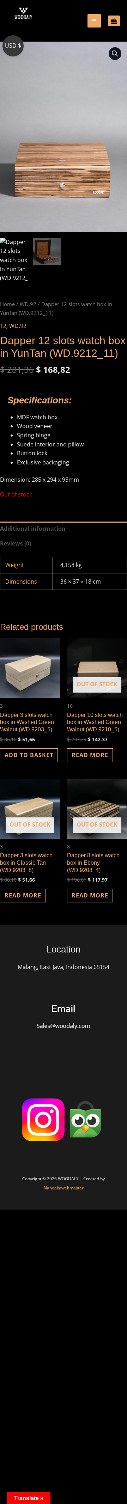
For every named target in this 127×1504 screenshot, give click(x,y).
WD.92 (28, 304)
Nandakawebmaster (64, 1188)
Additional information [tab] (33, 528)
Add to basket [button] (29, 755)
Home (7, 304)
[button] (115, 53)
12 (3, 326)
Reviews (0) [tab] (15, 543)
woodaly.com (27, 32)
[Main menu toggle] (94, 20)
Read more (90, 755)
